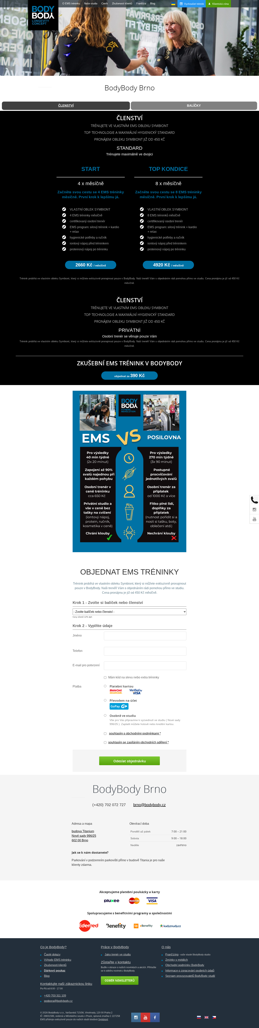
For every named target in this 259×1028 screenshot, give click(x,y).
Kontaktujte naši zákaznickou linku (66, 984)
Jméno (77, 635)
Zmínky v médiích (176, 959)
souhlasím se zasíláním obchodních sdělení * (138, 742)
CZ (214, 1017)
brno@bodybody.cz (149, 805)
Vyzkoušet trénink (194, 3)
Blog (152, 3)
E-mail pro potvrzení (86, 665)
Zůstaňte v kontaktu (116, 962)
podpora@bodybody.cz (58, 1000)
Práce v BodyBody (115, 947)
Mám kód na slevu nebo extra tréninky (133, 677)
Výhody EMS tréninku (57, 959)
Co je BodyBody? (53, 947)
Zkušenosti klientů (122, 3)
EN (206, 1017)
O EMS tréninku (71, 3)
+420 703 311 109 (55, 995)
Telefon (77, 650)
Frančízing (171, 954)
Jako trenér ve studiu (118, 954)
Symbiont (103, 1019)
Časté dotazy (52, 954)
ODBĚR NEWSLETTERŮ (120, 980)
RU (199, 1017)
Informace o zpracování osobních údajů (189, 970)
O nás (166, 947)
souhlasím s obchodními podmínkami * (135, 733)
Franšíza (141, 3)
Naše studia (90, 3)
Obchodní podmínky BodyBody (184, 965)
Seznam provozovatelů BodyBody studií (190, 975)
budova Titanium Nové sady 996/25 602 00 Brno (84, 836)
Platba (77, 686)
